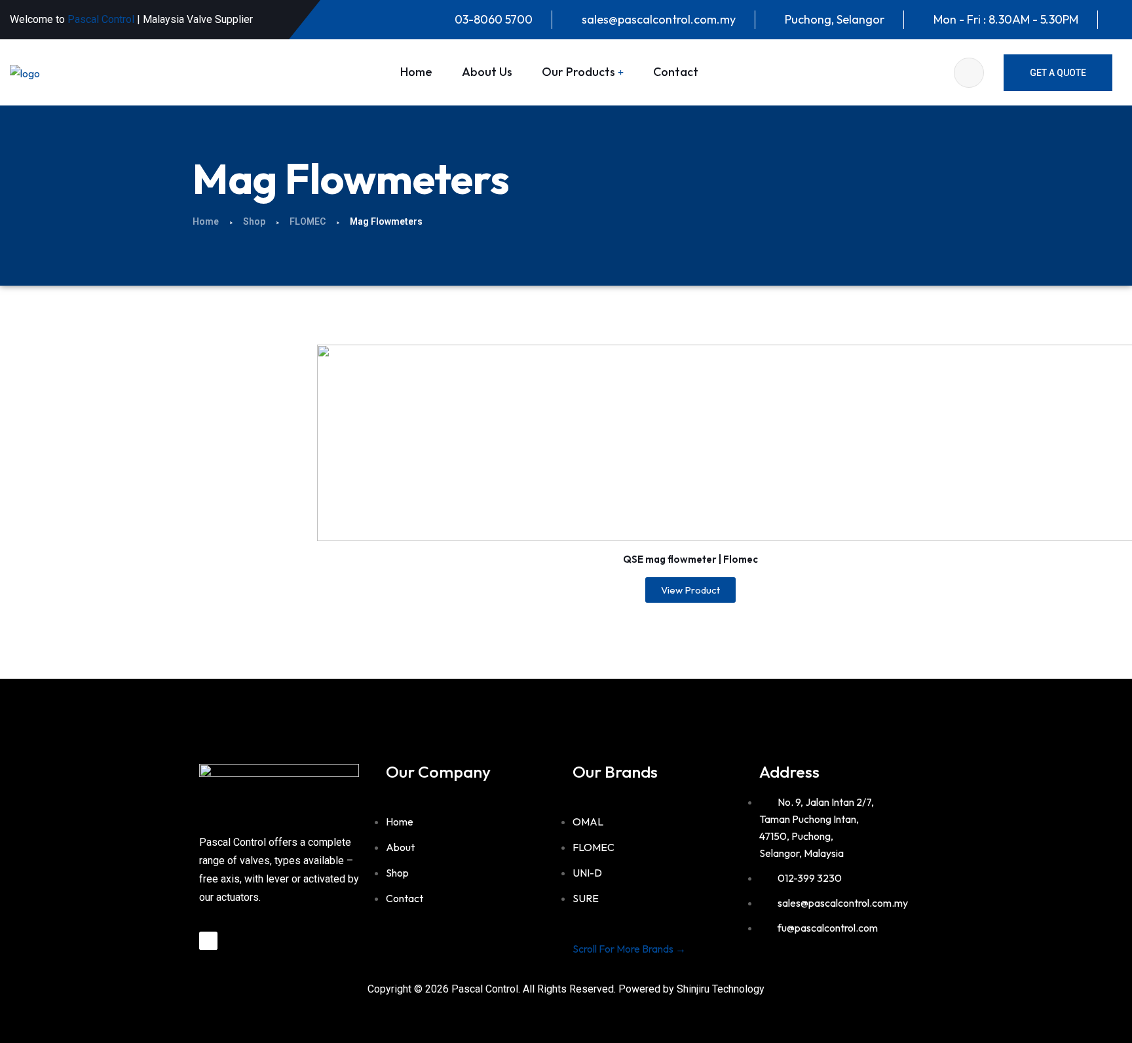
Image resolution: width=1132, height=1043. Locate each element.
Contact (675, 71)
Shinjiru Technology (720, 989)
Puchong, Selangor (834, 19)
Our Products (578, 71)
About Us (487, 71)
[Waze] (208, 941)
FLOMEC (308, 221)
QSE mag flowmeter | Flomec (690, 559)
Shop (254, 221)
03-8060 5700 (494, 19)
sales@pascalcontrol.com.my (659, 19)
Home (416, 71)
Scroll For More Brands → (629, 948)
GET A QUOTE (1058, 72)
